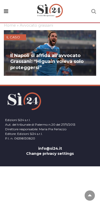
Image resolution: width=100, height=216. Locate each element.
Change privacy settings (50, 153)
